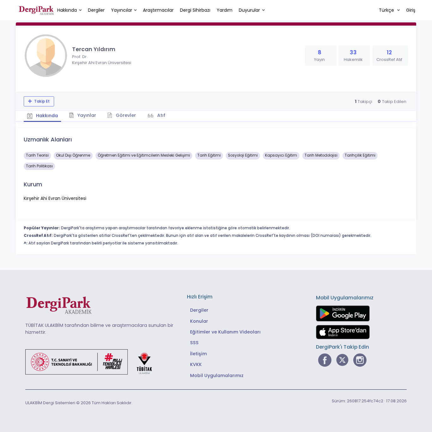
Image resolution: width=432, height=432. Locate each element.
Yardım (224, 10)
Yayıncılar (121, 10)
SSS (194, 342)
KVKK (196, 364)
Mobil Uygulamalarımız (217, 375)
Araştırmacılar (158, 10)
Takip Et (41, 101)
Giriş (410, 10)
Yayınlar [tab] (86, 115)
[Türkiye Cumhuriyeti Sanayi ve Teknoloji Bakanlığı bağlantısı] (92, 361)
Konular (199, 321)
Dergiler (96, 10)
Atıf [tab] (160, 115)
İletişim (198, 354)
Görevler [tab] (125, 115)
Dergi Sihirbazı (195, 10)
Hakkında (67, 10)
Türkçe (387, 10)
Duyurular (249, 10)
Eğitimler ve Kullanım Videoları (225, 332)
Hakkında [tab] (46, 115)
